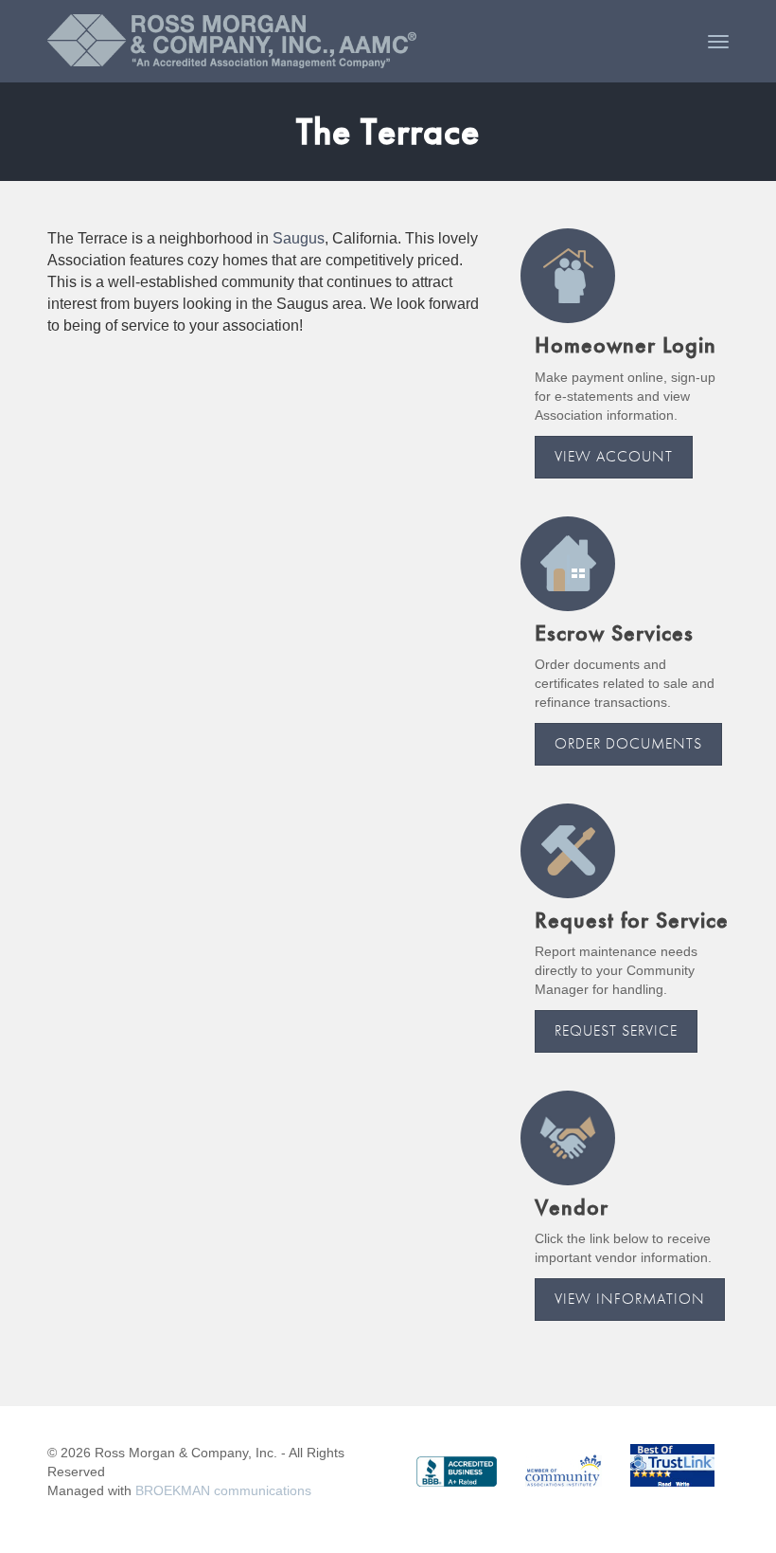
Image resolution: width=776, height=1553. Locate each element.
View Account (614, 456)
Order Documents (628, 743)
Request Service (616, 1030)
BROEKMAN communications (223, 1490)
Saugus (299, 238)
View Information (630, 1299)
